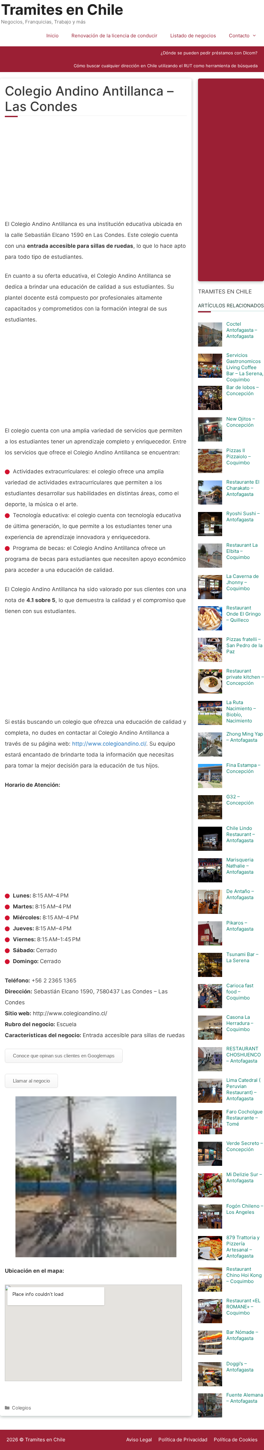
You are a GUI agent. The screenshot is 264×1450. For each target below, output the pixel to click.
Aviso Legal (139, 1439)
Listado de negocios (193, 36)
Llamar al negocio (31, 1080)
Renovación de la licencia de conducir (114, 36)
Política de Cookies (236, 1439)
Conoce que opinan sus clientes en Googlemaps (64, 1055)
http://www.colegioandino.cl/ (109, 743)
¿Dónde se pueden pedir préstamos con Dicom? (209, 52)
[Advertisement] (96, 172)
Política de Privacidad (182, 1439)
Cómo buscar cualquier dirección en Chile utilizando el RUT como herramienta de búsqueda (166, 65)
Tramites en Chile (62, 9)
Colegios (21, 1407)
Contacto (239, 36)
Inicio (52, 36)
